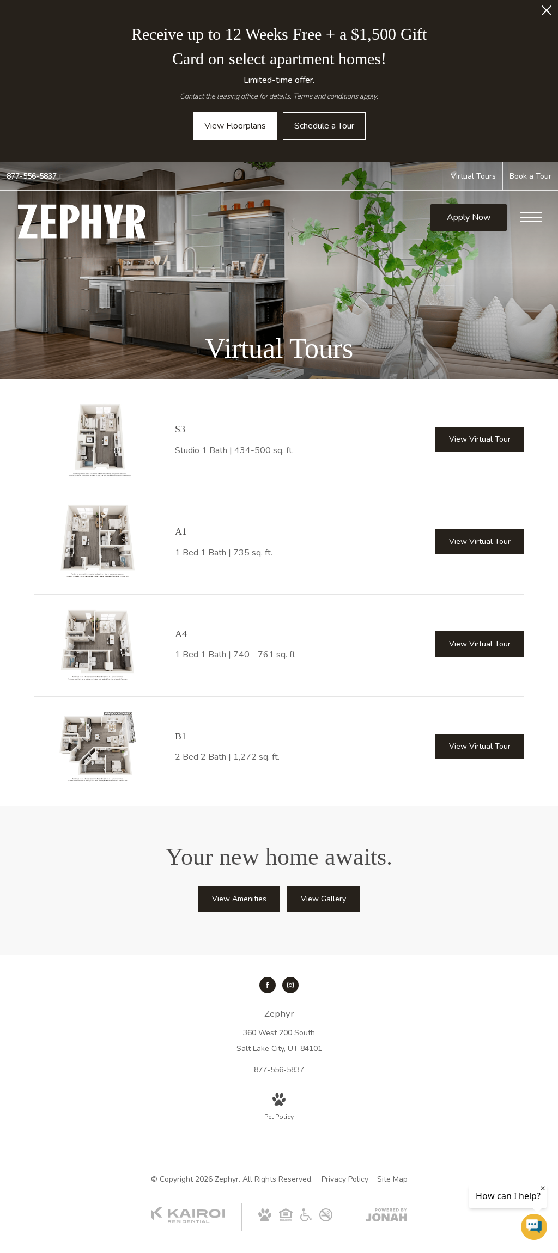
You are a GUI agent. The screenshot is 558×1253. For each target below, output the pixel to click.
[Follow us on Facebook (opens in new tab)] (267, 985)
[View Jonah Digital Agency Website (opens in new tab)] (386, 1217)
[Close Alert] (546, 13)
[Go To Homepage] (81, 221)
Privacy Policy (345, 1179)
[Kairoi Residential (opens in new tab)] (188, 1220)
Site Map (392, 1179)
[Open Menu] (531, 217)
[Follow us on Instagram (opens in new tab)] (290, 985)
